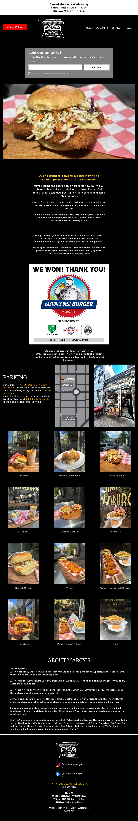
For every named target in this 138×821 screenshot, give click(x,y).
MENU (52, 808)
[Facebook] (57, 774)
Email (31, 62)
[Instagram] (57, 764)
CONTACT (63, 808)
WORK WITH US (79, 808)
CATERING (68, 811)
